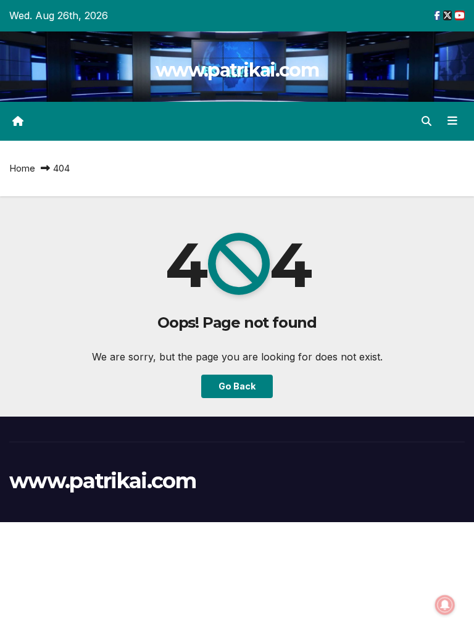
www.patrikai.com (237, 70)
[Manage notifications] (445, 605)
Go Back (237, 386)
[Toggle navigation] (452, 120)
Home (22, 168)
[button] (426, 121)
